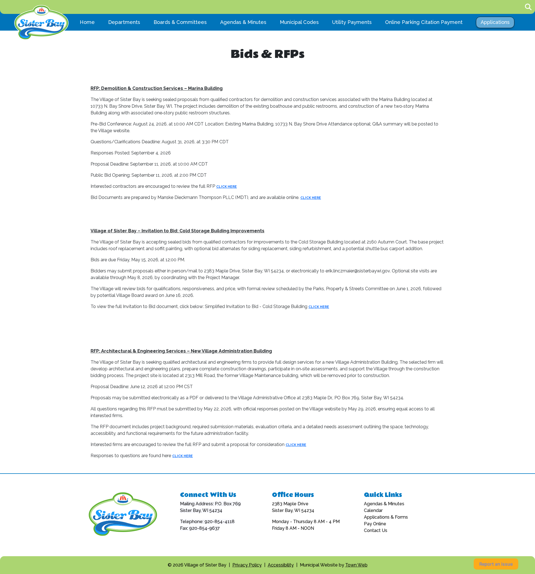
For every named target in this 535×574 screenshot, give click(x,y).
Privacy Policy (247, 565)
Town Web (356, 565)
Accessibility (281, 565)
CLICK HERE (226, 187)
